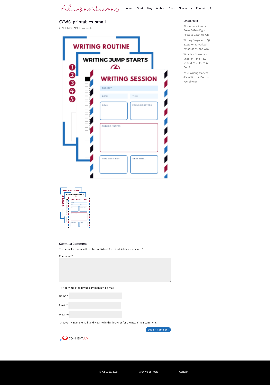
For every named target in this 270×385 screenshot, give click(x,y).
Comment (66, 256)
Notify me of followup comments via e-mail (88, 287)
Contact (200, 8)
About (129, 8)
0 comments (86, 28)
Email (63, 305)
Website (64, 314)
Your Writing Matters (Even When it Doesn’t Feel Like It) (196, 77)
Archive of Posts (148, 371)
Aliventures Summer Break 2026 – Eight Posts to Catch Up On (196, 30)
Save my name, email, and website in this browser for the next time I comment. (110, 322)
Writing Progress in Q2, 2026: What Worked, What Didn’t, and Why (197, 44)
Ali (63, 28)
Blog (149, 8)
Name (63, 296)
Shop (172, 8)
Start (140, 8)
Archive (160, 8)
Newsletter (185, 8)
